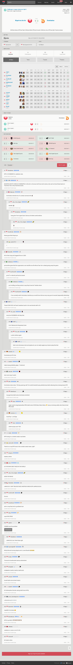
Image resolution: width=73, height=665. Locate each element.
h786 (9, 180)
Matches (46, 2)
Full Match (41, 44)
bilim (9, 381)
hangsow (10, 453)
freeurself (10, 636)
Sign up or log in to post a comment (36, 653)
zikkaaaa (10, 626)
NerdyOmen (10, 170)
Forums (39, 2)
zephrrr (10, 522)
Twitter (63, 663)
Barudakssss (11, 616)
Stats (66, 2)
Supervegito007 (11, 546)
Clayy (9, 512)
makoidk (10, 371)
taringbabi (10, 566)
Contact (3, 663)
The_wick (13, 311)
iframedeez (11, 482)
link (68, 176)
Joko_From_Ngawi (16, 202)
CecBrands (10, 261)
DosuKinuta (10, 231)
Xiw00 (9, 301)
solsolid (10, 576)
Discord (69, 663)
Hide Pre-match (62, 165)
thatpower (12, 192)
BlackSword (13, 391)
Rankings (59, 2)
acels (9, 463)
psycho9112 (13, 242)
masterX (10, 361)
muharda (10, 351)
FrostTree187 (13, 271)
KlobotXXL (10, 251)
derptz (9, 433)
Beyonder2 (10, 606)
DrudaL (10, 556)
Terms (12, 663)
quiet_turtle (11, 443)
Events (52, 2)
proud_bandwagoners (13, 596)
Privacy (8, 663)
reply (65, 176)
